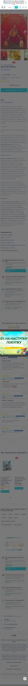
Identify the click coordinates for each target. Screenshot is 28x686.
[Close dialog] (27, 332)
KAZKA (5, 7)
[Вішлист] (23, 7)
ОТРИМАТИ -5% (14, 347)
